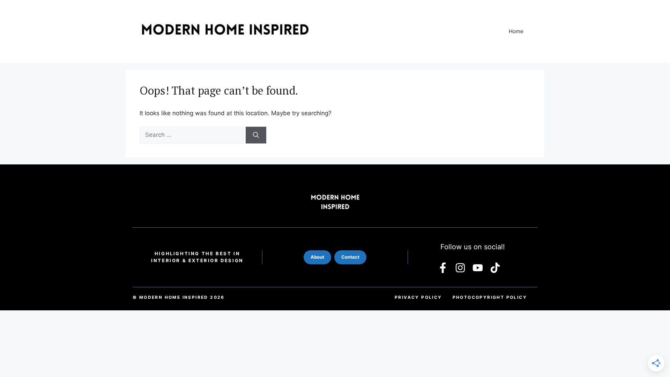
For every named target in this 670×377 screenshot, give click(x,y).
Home (516, 31)
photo (490, 297)
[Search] (256, 135)
